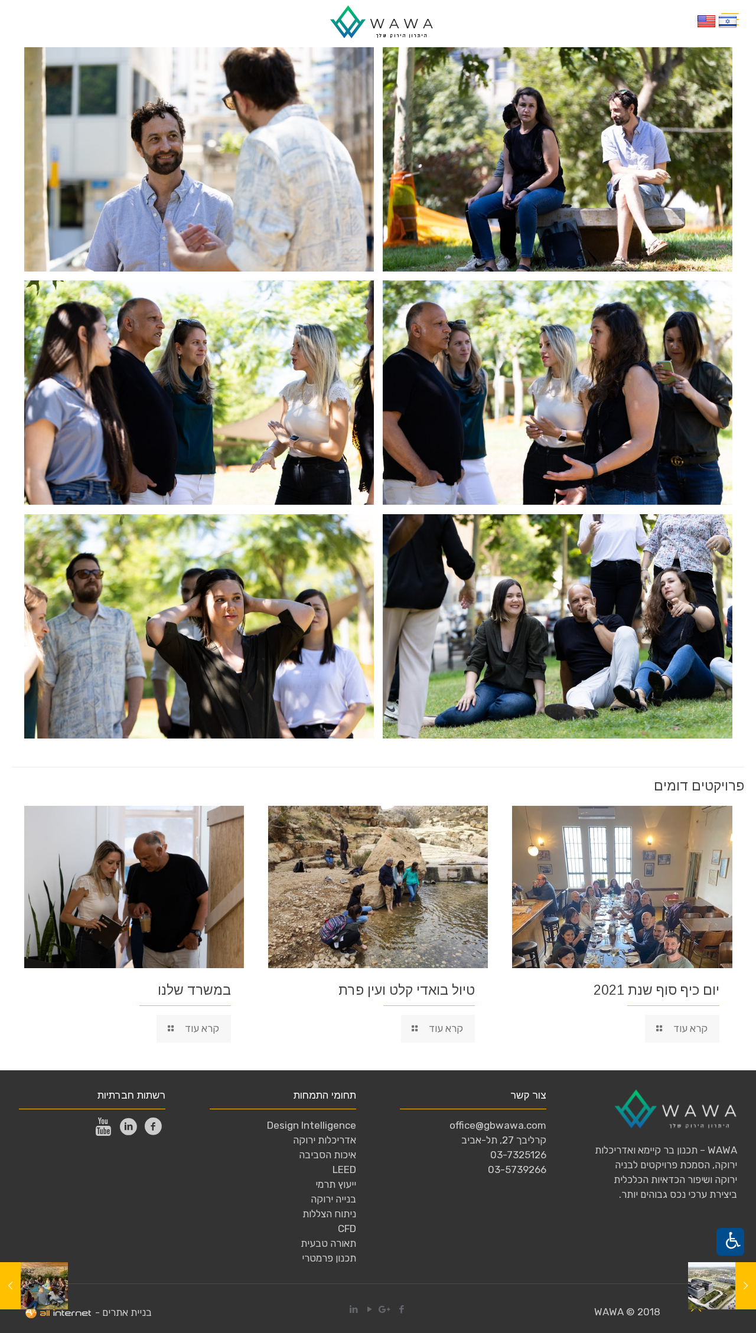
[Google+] (57, 20)
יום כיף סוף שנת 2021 (656, 990)
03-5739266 (517, 1169)
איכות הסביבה (327, 1155)
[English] (706, 27)
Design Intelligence (311, 1125)
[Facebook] (73, 20)
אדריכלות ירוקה (324, 1140)
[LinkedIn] (25, 20)
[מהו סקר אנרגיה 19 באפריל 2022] (745, 1285)
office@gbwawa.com (497, 1125)
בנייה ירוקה (333, 1199)
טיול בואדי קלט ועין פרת (406, 990)
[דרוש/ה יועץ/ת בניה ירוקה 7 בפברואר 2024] (10, 1285)
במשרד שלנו (194, 990)
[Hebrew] (727, 27)
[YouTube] (41, 20)
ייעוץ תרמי (335, 1184)
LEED (344, 1169)
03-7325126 (518, 1155)
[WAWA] (381, 20)
